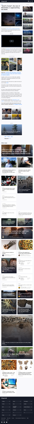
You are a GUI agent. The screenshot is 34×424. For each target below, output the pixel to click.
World (2, 4)
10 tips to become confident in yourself (8, 253)
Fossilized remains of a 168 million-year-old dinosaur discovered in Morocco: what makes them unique (25, 373)
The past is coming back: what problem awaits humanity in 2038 (8, 392)
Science (9, 136)
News (10, 138)
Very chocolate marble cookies (22, 276)
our (14, 104)
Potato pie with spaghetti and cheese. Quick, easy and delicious (24, 253)
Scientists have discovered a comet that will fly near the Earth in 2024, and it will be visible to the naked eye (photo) (11, 73)
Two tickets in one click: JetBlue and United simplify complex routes (24, 171)
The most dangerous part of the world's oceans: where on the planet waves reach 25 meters (8, 197)
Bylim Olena (2, 11)
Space (12, 136)
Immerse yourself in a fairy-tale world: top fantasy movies (24, 269)
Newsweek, (8, 48)
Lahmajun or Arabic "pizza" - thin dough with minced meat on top (8, 373)
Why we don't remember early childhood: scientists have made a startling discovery (8, 285)
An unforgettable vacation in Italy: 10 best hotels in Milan (8, 213)
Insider (7, 82)
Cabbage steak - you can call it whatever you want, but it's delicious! (24, 261)
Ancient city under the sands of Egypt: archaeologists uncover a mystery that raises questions (8, 277)
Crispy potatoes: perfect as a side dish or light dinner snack (25, 285)
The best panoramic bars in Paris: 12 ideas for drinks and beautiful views (8, 189)
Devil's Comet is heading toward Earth (13, 28)
